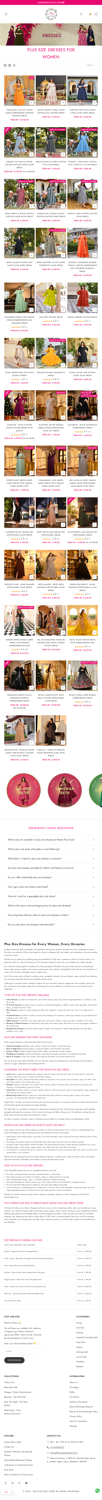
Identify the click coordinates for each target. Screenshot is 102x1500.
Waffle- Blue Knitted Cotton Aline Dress (82, 215)
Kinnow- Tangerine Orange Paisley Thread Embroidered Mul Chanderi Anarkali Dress (82, 266)
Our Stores (74, 1396)
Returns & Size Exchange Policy (84, 1411)
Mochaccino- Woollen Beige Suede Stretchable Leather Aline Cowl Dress (20, 753)
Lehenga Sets (82, 1351)
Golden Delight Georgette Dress (51, 374)
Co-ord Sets (81, 1356)
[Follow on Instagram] (12, 1483)
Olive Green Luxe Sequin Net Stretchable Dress (82, 533)
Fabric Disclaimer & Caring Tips (18, 1474)
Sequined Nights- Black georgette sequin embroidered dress (19, 698)
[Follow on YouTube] (26, 1483)
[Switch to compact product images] (14, 65)
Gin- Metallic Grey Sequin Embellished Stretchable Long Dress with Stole (82, 483)
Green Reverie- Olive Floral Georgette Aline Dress (51, 264)
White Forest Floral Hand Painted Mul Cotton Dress (51, 111)
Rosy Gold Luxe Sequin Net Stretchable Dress (51, 533)
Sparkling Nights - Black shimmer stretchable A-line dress (82, 587)
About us (74, 1382)
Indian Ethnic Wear (12, 1442)
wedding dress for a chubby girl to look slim (39, 1187)
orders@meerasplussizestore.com (64, 1452)
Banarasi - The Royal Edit (15, 1396)
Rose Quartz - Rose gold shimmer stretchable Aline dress (51, 587)
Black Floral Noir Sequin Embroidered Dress (82, 696)
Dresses (79, 1332)
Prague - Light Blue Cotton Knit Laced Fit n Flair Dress (82, 163)
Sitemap (73, 1426)
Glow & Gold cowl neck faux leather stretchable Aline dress (51, 698)
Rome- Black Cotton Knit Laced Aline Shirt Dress (19, 264)
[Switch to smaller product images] (9, 65)
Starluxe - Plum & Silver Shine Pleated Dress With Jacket (19, 428)
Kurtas (79, 1322)
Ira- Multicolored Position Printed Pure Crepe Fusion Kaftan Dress (51, 642)
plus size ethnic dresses (55, 983)
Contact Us (9, 1446)
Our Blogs (74, 1387)
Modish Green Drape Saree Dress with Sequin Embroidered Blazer (19, 642)
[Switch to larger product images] (5, 65)
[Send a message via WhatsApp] (97, 1490)
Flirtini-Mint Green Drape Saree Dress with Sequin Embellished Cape (20, 483)
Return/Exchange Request (81, 1406)
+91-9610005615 (57, 1447)
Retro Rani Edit (11, 1387)
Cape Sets (80, 1342)
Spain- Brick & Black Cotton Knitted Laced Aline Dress (19, 215)
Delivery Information (79, 1401)
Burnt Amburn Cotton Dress (82, 317)
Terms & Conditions (78, 1421)
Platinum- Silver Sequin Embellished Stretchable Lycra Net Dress (51, 428)
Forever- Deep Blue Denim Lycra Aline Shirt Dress (82, 111)
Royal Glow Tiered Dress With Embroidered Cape (82, 641)
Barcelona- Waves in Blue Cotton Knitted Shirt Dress (51, 215)
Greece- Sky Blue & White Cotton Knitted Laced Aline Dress (19, 164)
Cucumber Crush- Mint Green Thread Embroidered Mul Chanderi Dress (19, 320)
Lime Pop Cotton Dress (51, 317)
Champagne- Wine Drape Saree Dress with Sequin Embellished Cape (51, 483)
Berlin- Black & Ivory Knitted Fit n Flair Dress (51, 163)
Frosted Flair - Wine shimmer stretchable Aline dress (20, 586)
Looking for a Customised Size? (18, 1465)
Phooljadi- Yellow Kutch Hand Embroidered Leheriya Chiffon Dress (19, 113)
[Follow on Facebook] (5, 1483)
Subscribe (14, 1360)
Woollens (80, 1361)
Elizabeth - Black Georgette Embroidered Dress (82, 426)
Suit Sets (80, 1327)
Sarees (79, 1347)
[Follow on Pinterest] (19, 1483)
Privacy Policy (76, 1416)
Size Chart (8, 1469)
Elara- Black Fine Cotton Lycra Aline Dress (82, 374)
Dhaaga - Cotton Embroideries (17, 1392)
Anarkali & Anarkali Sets (87, 1337)
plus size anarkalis (78, 983)
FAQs (72, 1392)
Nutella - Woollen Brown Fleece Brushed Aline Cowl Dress (51, 753)
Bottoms (79, 1366)
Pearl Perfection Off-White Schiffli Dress (19, 374)
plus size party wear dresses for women (32, 1115)
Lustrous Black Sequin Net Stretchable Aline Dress (19, 533)
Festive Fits (9, 1382)
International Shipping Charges (18, 1460)
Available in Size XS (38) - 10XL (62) (51, 2)
